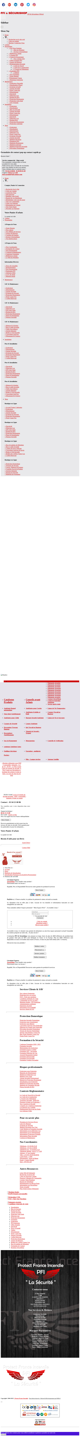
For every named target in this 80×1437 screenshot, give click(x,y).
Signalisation (15, 1207)
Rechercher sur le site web (17, 39)
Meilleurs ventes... (40, 946)
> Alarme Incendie (14, 88)
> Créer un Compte (11, 191)
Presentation (8, 46)
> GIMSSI (15, 73)
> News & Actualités (11, 266)
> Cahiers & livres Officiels (13, 448)
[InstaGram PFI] (34, 7)
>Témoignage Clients (15, 78)
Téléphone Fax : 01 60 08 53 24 (30, 1149)
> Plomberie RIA (14, 141)
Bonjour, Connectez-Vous (16, 43)
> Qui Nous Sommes (15, 48)
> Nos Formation (14, 74)
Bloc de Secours (16, 1209)
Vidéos (13, 1230)
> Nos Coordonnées (11, 247)
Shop (6, 125)
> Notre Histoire (14, 76)
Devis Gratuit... (6, 820)
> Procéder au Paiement (12, 208)
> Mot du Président (18, 50)
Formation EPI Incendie (27, 1056)
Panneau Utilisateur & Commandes (30, 1178)
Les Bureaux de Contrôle (27, 1107)
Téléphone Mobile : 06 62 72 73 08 (31, 1151)
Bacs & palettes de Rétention (20, 1244)
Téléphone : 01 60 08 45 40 (28, 1146)
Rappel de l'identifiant (26, 1182)
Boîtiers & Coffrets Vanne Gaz (20, 1242)
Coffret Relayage (16, 1237)
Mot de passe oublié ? (42, 925)
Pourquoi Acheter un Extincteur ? (30, 1102)
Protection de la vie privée (28, 995)
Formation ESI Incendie (27, 1058)
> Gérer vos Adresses (11, 203)
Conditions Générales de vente (18, 1204)
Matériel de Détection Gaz (28, 1075)
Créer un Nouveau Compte (28, 1176)
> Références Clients (15, 53)
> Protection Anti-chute (16, 101)
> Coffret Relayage (10, 298)
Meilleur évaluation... (40, 957)
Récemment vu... (40, 950)
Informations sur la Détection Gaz (30, 1131)
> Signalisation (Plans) (15, 85)
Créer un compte (14, 41)
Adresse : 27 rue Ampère (27, 1153)
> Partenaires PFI (14, 71)
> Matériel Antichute (15, 145)
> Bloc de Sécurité (14, 110)
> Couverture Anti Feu (12, 334)
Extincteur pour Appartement (29, 1022)
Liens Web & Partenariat (27, 1173)
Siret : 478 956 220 (26, 1162)
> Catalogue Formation (12, 254)
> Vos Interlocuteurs (11, 239)
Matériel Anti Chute (26, 1076)
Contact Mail (26, 847)
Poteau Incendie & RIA (27, 1087)
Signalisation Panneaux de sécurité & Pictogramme (20, 875)
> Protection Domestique (12, 464)
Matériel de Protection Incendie (29, 1083)
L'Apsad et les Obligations (28, 1099)
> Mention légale (10, 276)
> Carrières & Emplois (12, 235)
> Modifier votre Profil (12, 196)
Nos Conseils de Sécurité (27, 1104)
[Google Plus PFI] (10, 7)
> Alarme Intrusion (10, 331)
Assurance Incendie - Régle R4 (29, 1100)
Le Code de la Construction (28, 1097)
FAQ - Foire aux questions (28, 997)
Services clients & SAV (27, 1009)
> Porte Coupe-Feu (14, 134)
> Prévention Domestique (16, 148)
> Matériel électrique (15, 139)
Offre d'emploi (15, 1225)
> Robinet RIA (13, 120)
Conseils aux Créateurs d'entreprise (30, 1106)
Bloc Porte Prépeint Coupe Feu (29, 1034)
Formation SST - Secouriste (28, 1051)
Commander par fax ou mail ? (29, 1000)
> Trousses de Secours (11, 465)
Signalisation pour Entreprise (29, 1082)
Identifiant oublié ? (42, 923)
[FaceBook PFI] (4, 7)
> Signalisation (13, 108)
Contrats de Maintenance (27, 1138)
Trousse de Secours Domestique (30, 1031)
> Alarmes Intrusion (11, 471)
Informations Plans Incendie (28, 1136)
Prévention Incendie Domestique (30, 1029)
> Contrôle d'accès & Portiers (14, 469)
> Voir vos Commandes (12, 201)
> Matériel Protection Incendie (18, 146)
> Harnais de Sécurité (11, 472)
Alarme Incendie (16, 1212)
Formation (14, 1219)
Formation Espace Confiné (28, 1049)
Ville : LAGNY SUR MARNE (29, 1155)
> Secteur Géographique (20, 52)
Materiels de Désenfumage (28, 1073)
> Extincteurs (13, 106)
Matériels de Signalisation (12, 873)
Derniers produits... (40, 953)
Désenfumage (15, 1232)
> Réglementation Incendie (17, 64)
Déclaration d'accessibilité (28, 1007)
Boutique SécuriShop (17, 1247)
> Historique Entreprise (16, 80)
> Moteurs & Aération (11, 325)
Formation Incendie (26, 1046)
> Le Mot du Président (12, 257)
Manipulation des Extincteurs (29, 1048)
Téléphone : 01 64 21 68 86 (28, 1148)
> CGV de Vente (10, 274)
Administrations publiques (28, 1004)
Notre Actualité (24, 1187)
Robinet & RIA (15, 1211)
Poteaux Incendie (16, 1235)
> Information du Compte (12, 205)
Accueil (7, 869)
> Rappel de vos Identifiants (13, 198)
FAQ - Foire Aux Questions (17, 1199)
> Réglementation (10, 267)
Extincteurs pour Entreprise (28, 1071)
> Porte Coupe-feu (14, 90)
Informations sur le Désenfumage (30, 1132)
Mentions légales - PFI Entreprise (30, 1002)
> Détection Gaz (14, 95)
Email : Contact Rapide (27, 1160)
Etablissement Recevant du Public (30, 1109)
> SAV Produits (13, 102)
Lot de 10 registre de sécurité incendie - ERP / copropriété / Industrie (14, 796)
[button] (40, 669)
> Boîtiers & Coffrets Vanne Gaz (15, 454)
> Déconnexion (9, 194)
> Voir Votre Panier (11, 207)
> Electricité (12, 94)
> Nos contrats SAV (18, 59)
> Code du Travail (18, 66)
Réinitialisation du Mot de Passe (30, 1183)
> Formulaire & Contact (12, 249)
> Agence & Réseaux (15, 62)
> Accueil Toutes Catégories (13, 407)
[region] (40, 578)
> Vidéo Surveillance (11, 329)
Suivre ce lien (12, 814)
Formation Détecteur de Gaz (28, 1053)
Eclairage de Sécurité (26, 1125)
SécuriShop (11, 881)
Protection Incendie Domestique (30, 1020)
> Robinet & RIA (14, 97)
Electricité (14, 1226)
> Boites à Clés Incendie (12, 332)
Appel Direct (26, 842)
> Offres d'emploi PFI (15, 60)
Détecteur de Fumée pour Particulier (31, 1027)
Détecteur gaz (15, 1216)
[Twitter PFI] (28, 7)
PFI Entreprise (15, 1223)
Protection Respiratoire (18, 1218)
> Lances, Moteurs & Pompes (14, 467)
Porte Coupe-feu (16, 1233)
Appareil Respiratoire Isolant (28, 1055)
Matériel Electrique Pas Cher (28, 1127)
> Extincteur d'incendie (16, 83)
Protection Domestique (18, 1239)
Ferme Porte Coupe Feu (27, 1036)
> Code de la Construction (20, 67)
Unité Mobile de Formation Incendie (31, 1129)
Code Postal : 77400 (26, 1156)
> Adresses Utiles (10, 273)
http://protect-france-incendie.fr (40, 1304)
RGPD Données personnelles (17, 1194)
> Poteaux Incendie (11, 317)
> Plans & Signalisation (12, 315)
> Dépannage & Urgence (12, 336)
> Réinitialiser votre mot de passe (15, 200)
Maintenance (9, 81)
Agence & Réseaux (17, 1240)
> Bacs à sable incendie (12, 327)
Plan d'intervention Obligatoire (29, 1189)
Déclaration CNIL (14, 1197)
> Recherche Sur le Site (12, 189)
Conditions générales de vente (29, 999)
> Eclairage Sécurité (15, 136)
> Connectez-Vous (10, 193)
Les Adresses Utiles (26, 1111)
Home (6, 35)
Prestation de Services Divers (29, 1122)
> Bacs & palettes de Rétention (14, 445)
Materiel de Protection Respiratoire (30, 1080)
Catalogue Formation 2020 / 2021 (30, 1044)
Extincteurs (14, 1221)
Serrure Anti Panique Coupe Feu (30, 1032)
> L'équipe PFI (13, 55)
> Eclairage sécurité (15, 87)
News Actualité (15, 1228)
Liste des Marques (25, 1124)
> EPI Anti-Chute (10, 310)
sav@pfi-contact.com (40, 1306)
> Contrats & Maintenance (13, 252)
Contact (7, 45)
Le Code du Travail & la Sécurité (30, 1095)
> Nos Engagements (11, 250)
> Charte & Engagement (16, 57)
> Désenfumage (13, 92)
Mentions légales (13, 1192)
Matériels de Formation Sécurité (29, 1085)
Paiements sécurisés (26, 1006)
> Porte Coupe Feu (10, 297)
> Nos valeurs (9, 230)
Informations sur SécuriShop (28, 1185)
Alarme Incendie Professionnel (29, 1078)
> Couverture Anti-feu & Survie (14, 450)
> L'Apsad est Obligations (20, 69)
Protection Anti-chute (17, 1214)
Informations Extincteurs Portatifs (30, 1134)
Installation (8, 104)
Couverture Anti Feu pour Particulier (31, 1025)
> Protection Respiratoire (16, 99)
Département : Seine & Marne (29, 1158)
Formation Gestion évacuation (29, 1060)
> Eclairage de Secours (12, 293)
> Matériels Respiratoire (16, 143)
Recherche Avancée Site (27, 1175)
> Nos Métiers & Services (13, 232)
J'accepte (3, 1434)
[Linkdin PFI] (16, 7)
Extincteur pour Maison (27, 1024)
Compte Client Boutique (27, 1180)
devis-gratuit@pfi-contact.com (12, 174)
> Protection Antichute (15, 124)
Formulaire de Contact (18, 1246)
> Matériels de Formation (12, 474)
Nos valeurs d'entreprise (27, 993)
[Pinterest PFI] (22, 7)
